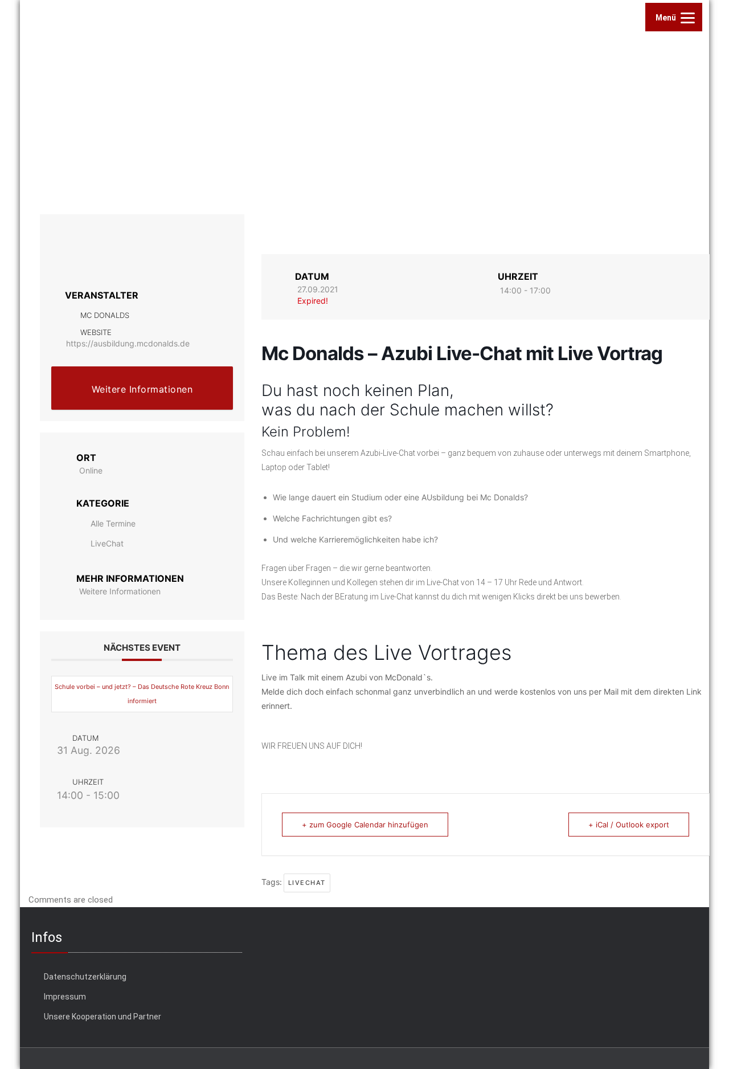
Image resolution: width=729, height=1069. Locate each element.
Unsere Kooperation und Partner (102, 1016)
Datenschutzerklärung (85, 976)
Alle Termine (113, 523)
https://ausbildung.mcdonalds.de (128, 343)
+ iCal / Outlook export (628, 824)
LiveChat (107, 543)
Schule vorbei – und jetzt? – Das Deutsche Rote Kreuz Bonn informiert (142, 694)
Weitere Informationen (142, 389)
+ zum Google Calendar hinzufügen (365, 824)
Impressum (65, 996)
